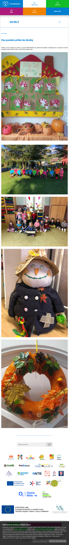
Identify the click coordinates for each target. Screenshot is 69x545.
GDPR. (34, 538)
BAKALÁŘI (57, 11)
